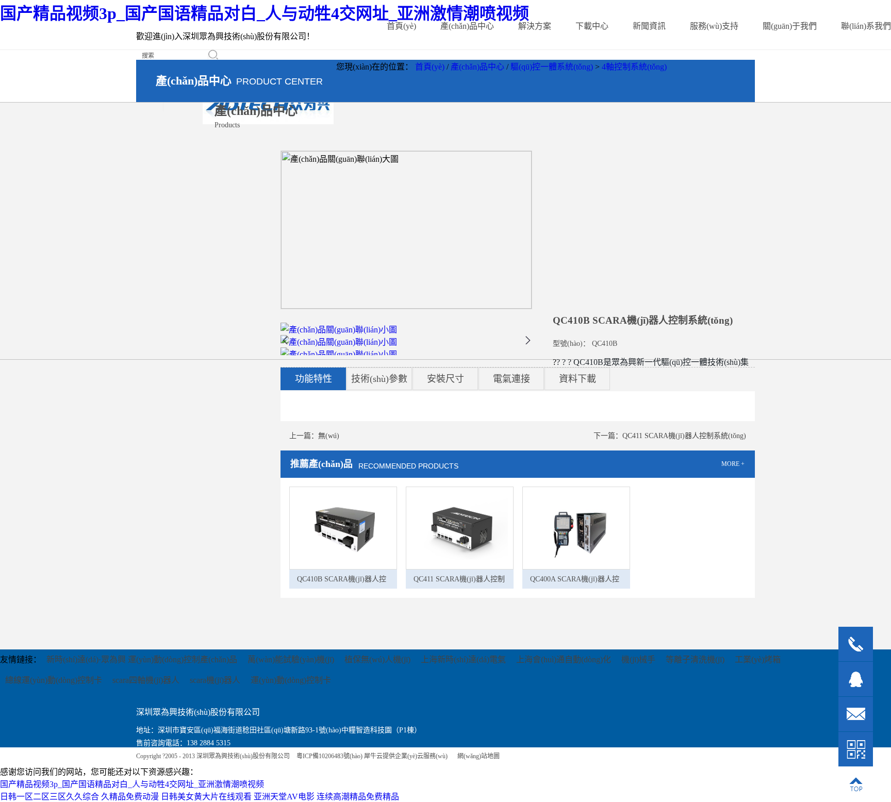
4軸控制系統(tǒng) (634, 66)
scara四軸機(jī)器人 (145, 680)
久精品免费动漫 (130, 796)
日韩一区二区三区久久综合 (49, 796)
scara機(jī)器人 (215, 680)
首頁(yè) (401, 26)
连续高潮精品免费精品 (358, 796)
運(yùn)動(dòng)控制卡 (291, 680)
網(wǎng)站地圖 (477, 756)
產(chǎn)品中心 (477, 66)
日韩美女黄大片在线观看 (206, 796)
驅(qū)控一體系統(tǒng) (551, 66)
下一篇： (669, 436)
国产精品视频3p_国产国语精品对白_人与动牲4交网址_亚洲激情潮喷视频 (264, 13)
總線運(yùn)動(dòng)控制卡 (53, 680)
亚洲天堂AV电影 (284, 796)
